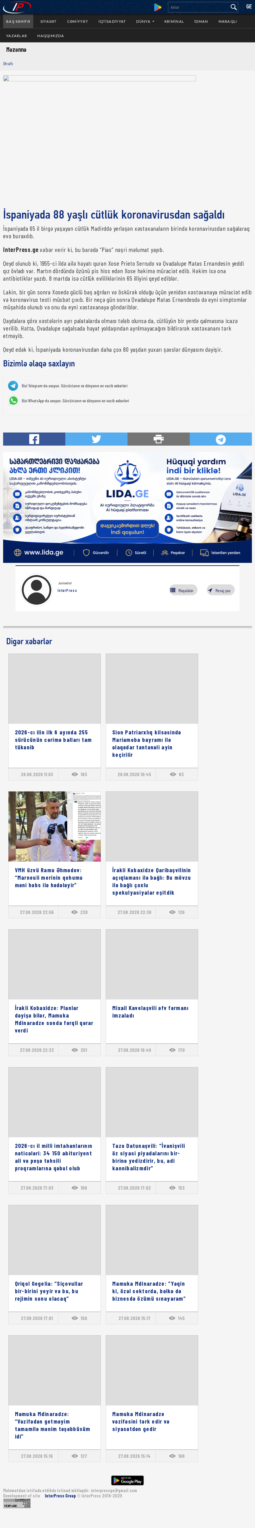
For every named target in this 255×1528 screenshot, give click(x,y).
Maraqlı (228, 21)
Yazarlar (16, 36)
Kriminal (174, 21)
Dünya (143, 21)
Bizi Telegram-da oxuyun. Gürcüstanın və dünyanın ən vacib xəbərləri (75, 385)
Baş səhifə (18, 21)
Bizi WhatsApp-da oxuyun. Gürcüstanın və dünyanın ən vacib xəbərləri (75, 400)
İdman (201, 21)
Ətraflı (8, 63)
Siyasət (48, 21)
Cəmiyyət (77, 21)
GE (249, 7)
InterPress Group (61, 1495)
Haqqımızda (50, 36)
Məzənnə (16, 49)
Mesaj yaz (223, 590)
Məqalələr (185, 590)
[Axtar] (234, 7)
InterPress (67, 590)
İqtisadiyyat (112, 21)
